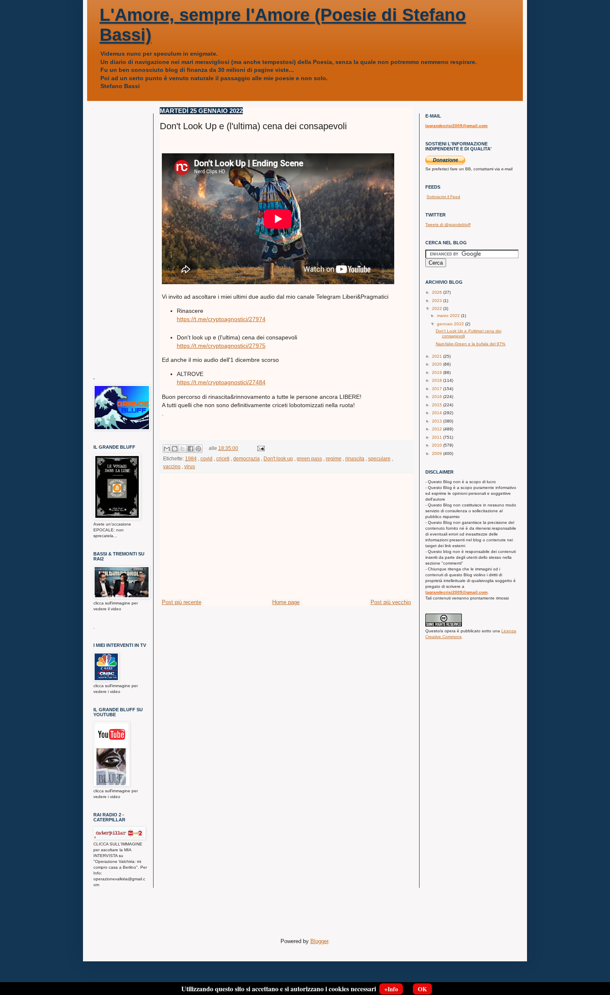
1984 (191, 458)
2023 (437, 300)
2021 (437, 356)
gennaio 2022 (451, 324)
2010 (437, 445)
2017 (437, 388)
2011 (437, 437)
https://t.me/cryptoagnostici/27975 (221, 345)
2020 (437, 364)
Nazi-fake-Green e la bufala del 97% (470, 343)
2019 (437, 372)
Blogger (319, 941)
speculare (379, 458)
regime (334, 458)
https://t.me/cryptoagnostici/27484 (221, 382)
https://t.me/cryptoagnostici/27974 (221, 319)
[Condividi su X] (182, 449)
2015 (437, 405)
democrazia (246, 458)
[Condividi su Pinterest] (198, 449)
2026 (437, 292)
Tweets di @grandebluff (448, 224)
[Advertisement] (286, 536)
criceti (222, 458)
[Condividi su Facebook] (190, 449)
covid (206, 458)
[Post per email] (260, 448)
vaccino (172, 466)
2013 (437, 421)
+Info (391, 989)
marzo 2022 (449, 315)
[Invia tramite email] (167, 449)
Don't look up (278, 458)
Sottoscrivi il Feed (443, 196)
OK (422, 989)
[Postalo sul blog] (175, 449)
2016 (437, 396)
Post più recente (181, 602)
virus (189, 466)
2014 (437, 412)
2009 (437, 453)
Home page (286, 602)
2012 (437, 429)
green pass (309, 458)
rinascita (354, 458)
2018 (437, 380)
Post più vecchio (391, 602)
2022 (437, 308)
